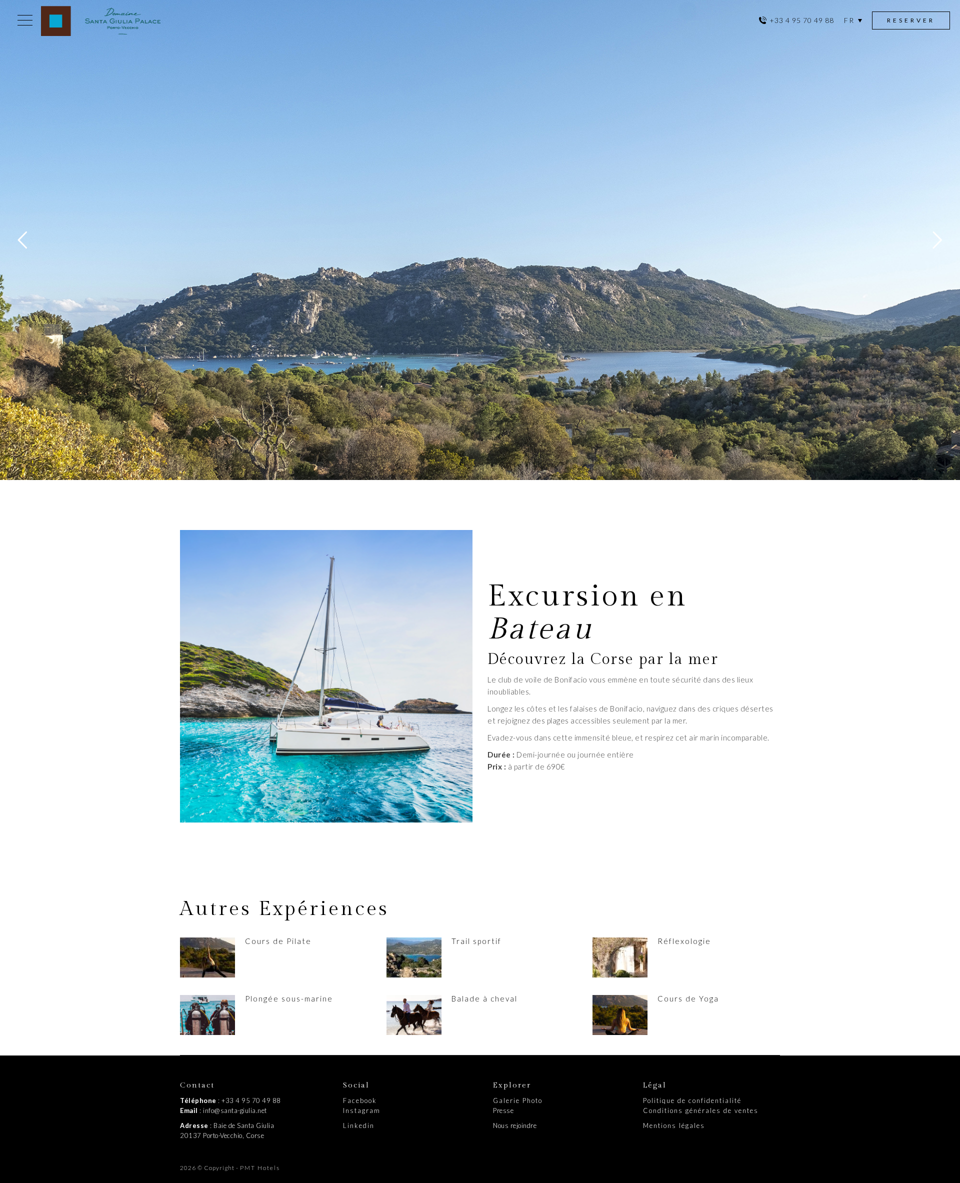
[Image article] (207, 958)
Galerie (507, 1100)
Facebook (360, 1100)
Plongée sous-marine (289, 998)
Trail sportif (477, 941)
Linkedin (358, 1126)
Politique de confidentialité (692, 1100)
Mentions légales (674, 1126)
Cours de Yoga (688, 998)
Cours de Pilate (278, 941)
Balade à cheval (485, 998)
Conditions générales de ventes (700, 1110)
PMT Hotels (260, 1168)
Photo (532, 1100)
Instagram (361, 1110)
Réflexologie (684, 941)
